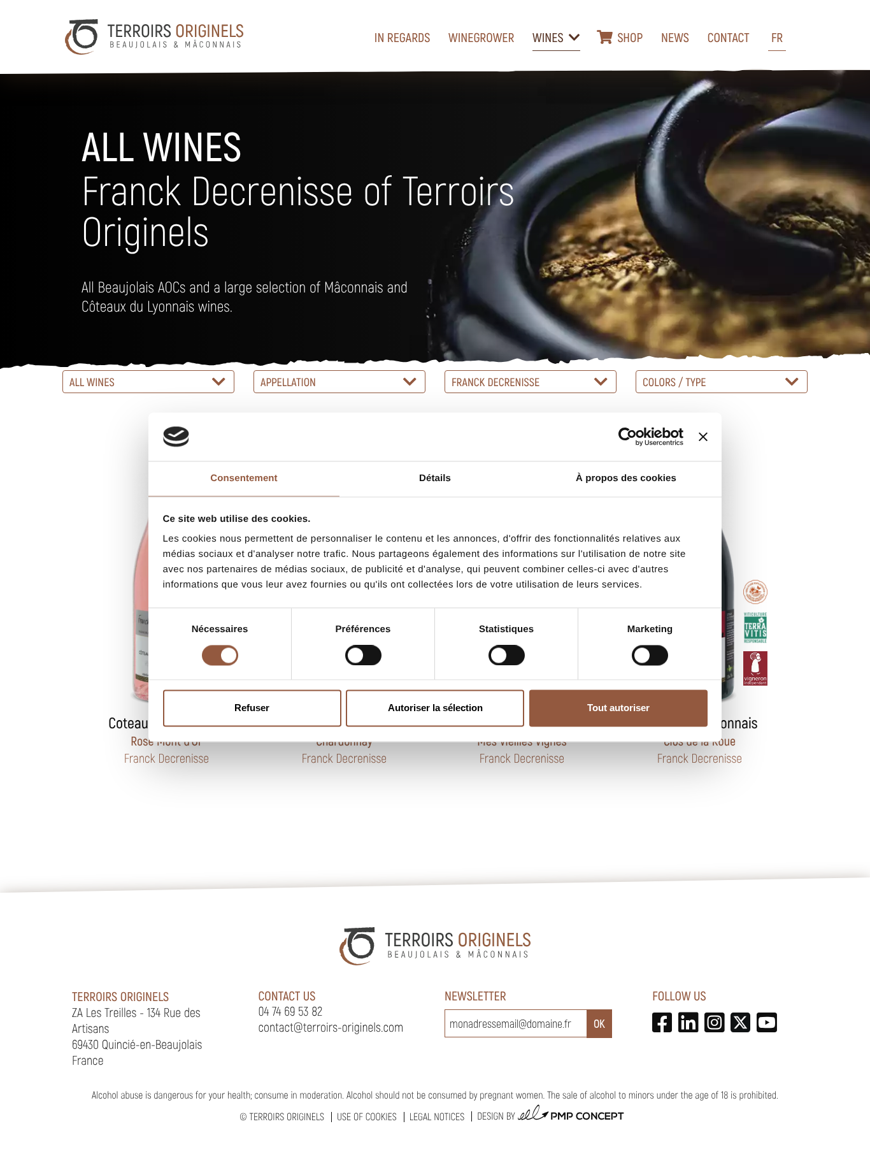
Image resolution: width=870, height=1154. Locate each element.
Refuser (251, 708)
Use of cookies (367, 1117)
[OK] (599, 1023)
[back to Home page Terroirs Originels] (154, 37)
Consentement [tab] (243, 478)
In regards (402, 37)
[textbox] (148, 381)
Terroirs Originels (286, 1117)
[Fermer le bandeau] (703, 436)
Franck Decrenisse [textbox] (495, 382)
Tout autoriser (618, 708)
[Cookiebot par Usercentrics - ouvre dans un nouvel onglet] (627, 436)
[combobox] (148, 381)
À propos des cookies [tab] (626, 478)
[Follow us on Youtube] (766, 1022)
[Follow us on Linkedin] (688, 1022)
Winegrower (481, 37)
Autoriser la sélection (435, 708)
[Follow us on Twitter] (740, 1022)
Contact (729, 37)
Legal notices (437, 1117)
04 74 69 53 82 (291, 1010)
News (675, 37)
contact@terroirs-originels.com (331, 1026)
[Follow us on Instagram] (714, 1022)
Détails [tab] (435, 478)
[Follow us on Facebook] (662, 1022)
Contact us (287, 995)
